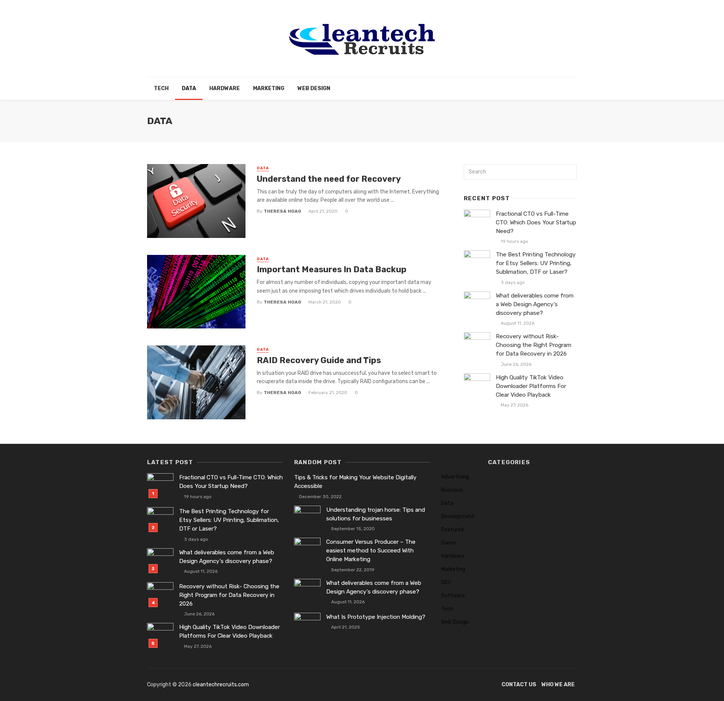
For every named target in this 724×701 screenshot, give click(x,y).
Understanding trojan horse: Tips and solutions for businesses (375, 514)
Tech (161, 88)
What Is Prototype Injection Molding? (375, 617)
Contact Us (519, 684)
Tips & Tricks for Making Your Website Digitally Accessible (355, 481)
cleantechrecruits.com (221, 684)
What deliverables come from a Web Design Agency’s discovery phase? (535, 304)
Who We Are (558, 684)
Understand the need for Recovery (329, 179)
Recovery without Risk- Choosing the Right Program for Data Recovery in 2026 (533, 345)
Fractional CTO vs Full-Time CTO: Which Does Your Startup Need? (536, 222)
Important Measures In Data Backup (331, 269)
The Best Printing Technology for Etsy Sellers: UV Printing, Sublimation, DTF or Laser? (536, 263)
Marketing (268, 88)
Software (453, 595)
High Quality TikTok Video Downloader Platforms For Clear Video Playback (531, 386)
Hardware (224, 88)
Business (452, 490)
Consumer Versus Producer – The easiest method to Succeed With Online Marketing (371, 550)
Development (457, 516)
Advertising (455, 477)
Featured (452, 529)
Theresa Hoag (282, 211)
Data (189, 88)
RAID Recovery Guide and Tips (319, 360)
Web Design (314, 88)
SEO (446, 582)
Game (448, 543)
